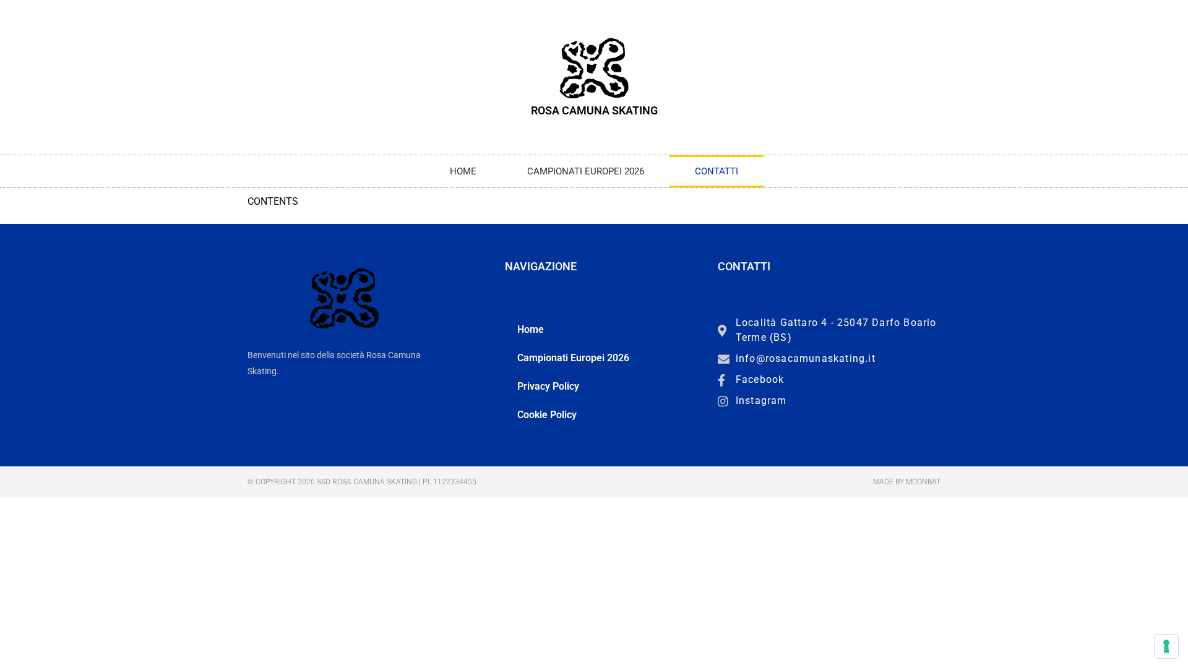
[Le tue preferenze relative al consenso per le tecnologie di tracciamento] (1166, 646)
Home (463, 171)
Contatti (716, 171)
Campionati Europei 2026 (585, 171)
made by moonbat (906, 481)
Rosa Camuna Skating (594, 110)
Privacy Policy (548, 386)
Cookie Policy (547, 415)
